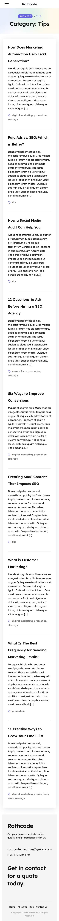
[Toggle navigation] (7, 4)
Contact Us (41, 907)
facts (24, 371)
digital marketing (22, 115)
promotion (40, 115)
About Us (22, 907)
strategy (13, 119)
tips (14, 202)
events (16, 371)
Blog (31, 907)
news (11, 798)
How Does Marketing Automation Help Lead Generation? (27, 54)
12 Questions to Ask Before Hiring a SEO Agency (25, 306)
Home (12, 907)
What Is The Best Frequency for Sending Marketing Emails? (27, 650)
